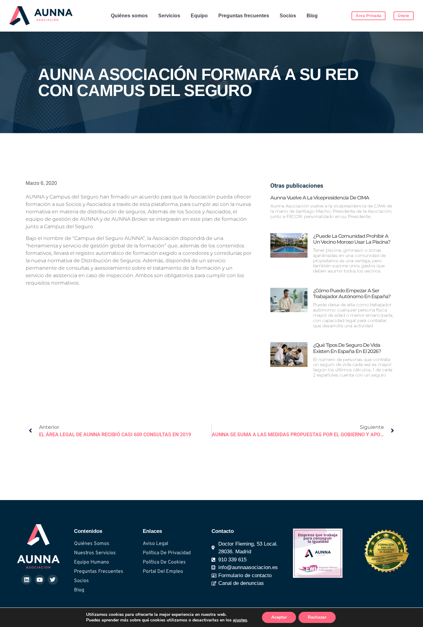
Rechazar (317, 617)
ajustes (240, 620)
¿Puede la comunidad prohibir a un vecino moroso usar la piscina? (351, 239)
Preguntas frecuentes (243, 15)
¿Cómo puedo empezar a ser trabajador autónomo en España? (351, 293)
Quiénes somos (129, 15)
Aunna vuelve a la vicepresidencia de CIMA (319, 198)
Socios (288, 15)
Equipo (199, 15)
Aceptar (279, 617)
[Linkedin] (26, 580)
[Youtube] (40, 580)
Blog (312, 15)
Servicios (169, 15)
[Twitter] (53, 580)
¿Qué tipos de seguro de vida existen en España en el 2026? (347, 348)
